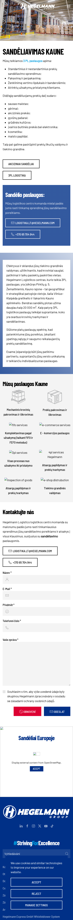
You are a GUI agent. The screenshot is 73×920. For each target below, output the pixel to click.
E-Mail (7, 589)
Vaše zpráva (10, 639)
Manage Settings (36, 905)
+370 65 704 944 (25, 234)
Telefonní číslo (12, 621)
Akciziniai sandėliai (21, 164)
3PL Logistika (17, 175)
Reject (36, 893)
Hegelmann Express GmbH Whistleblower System (31, 916)
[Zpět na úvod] (36, 6)
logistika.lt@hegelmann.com (35, 223)
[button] (68, 6)
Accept (36, 768)
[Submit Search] (66, 853)
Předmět (8, 605)
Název (7, 572)
